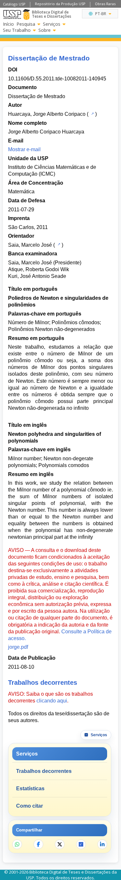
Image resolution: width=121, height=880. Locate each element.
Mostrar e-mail (24, 149)
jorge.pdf (18, 647)
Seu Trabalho (17, 30)
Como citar (29, 806)
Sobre (44, 30)
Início (8, 24)
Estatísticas (30, 788)
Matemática (21, 191)
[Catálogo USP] (92, 113)
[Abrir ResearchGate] (81, 844)
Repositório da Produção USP (60, 3)
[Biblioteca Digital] (26, 14)
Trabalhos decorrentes (44, 771)
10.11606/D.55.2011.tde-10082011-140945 (57, 78)
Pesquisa (25, 24)
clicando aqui (51, 700)
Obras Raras (105, 3)
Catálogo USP (14, 4)
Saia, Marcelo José (30, 245)
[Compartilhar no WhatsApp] (17, 844)
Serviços (51, 24)
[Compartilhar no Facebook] (38, 844)
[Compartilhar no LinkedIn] (102, 844)
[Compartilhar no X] (60, 844)
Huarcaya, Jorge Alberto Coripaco (47, 114)
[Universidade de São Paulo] (12, 14)
